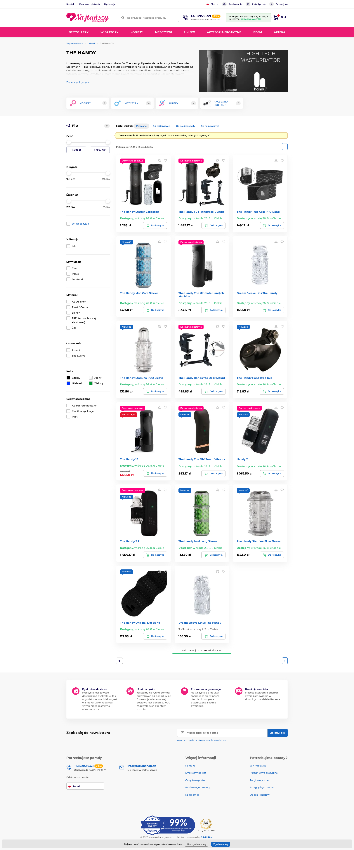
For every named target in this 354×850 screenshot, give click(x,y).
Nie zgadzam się (196, 844)
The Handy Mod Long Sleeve (197, 541)
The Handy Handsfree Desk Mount (201, 378)
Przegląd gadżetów (262, 787)
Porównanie (235, 4)
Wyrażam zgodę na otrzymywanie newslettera (201, 740)
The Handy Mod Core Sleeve (139, 293)
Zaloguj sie (282, 4)
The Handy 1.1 (129, 459)
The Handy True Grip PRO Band (258, 211)
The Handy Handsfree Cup (255, 378)
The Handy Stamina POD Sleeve (142, 378)
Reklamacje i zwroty (197, 787)
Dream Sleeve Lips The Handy (257, 293)
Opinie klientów (260, 794)
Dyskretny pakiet (195, 772)
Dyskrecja (109, 4)
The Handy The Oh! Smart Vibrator (201, 459)
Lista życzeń (259, 4)
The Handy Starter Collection (139, 211)
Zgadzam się (220, 844)
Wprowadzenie (74, 43)
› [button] (78, 82)
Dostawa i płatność (89, 4)
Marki (92, 43)
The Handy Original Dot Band (140, 622)
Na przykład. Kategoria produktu (146, 17)
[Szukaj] (123, 18)
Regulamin (192, 794)
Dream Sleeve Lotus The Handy (199, 622)
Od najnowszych (210, 126)
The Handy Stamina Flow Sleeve (258, 541)
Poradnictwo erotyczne (264, 772)
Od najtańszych (161, 126)
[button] (165, 160)
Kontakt (71, 4)
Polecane (141, 126)
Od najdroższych (185, 126)
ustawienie (167, 844)
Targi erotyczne (259, 780)
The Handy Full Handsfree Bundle (201, 211)
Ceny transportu (195, 780)
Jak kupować (258, 765)
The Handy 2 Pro (131, 541)
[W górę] (119, 661)
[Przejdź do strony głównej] (87, 17)
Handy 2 (242, 459)
